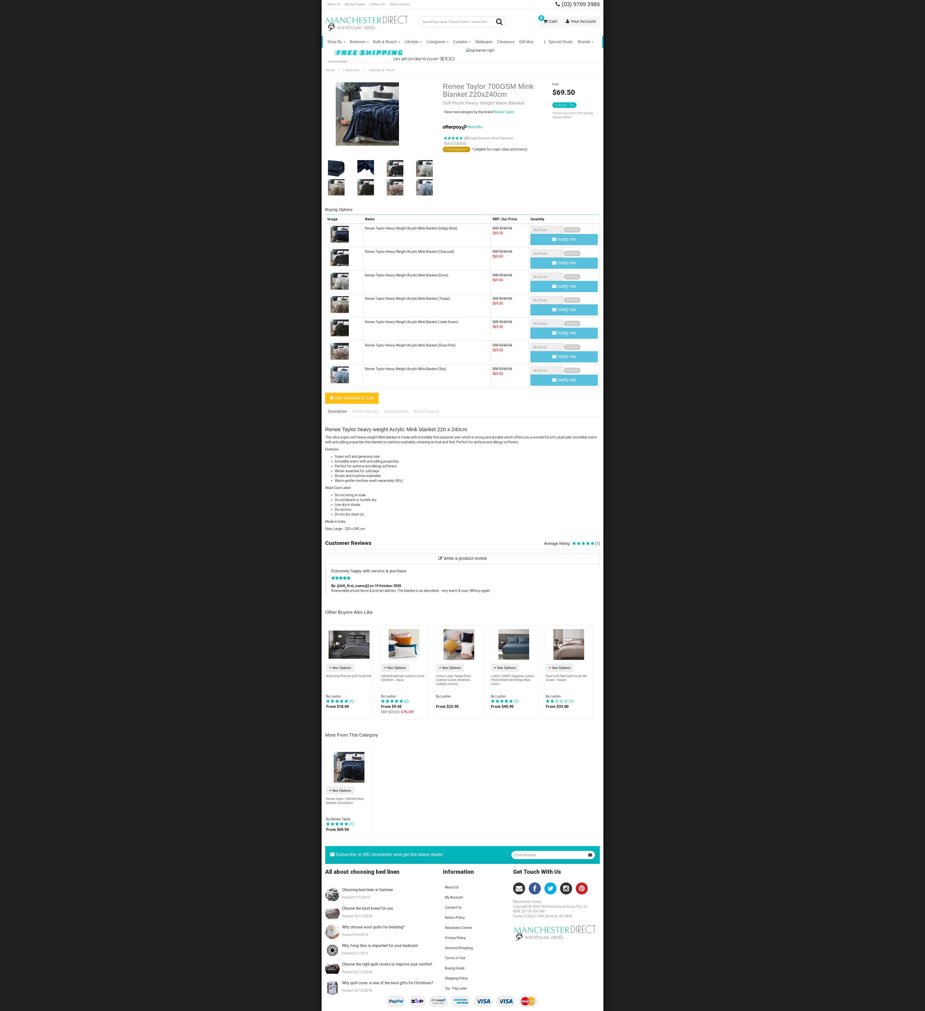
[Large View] (336, 168)
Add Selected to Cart (353, 398)
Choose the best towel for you (367, 908)
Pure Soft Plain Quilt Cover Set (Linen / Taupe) (566, 678)
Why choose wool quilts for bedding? (373, 927)
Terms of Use (455, 958)
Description (337, 411)
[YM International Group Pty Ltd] (368, 20)
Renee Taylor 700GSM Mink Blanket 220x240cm (345, 801)
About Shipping (426, 411)
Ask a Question (455, 143)
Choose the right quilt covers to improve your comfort (387, 964)
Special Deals (560, 42)
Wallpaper (484, 42)
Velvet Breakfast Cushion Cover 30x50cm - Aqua (402, 678)
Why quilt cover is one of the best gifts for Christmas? (387, 983)
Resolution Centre (458, 928)
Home (329, 70)
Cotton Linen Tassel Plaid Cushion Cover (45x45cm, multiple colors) (453, 680)
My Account (454, 897)
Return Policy (455, 918)
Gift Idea (526, 42)
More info (474, 127)
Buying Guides (355, 4)
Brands (584, 42)
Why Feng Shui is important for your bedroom (380, 945)
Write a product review (465, 558)
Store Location (400, 4)
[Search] (499, 21)
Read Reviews (480, 138)
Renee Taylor (504, 112)
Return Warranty (365, 411)
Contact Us (377, 4)
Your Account (582, 21)
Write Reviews (502, 138)
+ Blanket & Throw (381, 70)
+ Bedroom (350, 70)
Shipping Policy (456, 978)
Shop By (335, 42)
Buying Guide (455, 968)
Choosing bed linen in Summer (367, 889)
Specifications (396, 411)
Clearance (506, 42)
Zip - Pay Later (456, 988)
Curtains (461, 42)
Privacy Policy (455, 938)
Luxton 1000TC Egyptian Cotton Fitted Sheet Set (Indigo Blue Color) (512, 680)
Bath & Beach (385, 42)
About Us (333, 4)
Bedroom (358, 42)
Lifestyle (412, 42)
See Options (341, 668)
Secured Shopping (459, 948)
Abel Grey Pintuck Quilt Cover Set (348, 676)
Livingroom (436, 42)
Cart (548, 20)
